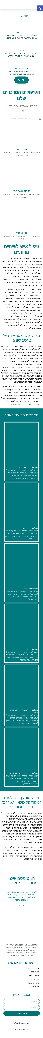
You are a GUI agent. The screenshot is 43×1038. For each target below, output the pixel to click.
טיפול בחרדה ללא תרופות (28, 468)
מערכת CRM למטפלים (21, 1023)
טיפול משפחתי (21, 191)
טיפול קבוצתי (21, 149)
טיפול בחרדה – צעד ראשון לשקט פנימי (24, 773)
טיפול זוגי (21, 232)
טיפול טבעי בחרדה (31, 589)
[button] (19, 4)
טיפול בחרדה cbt (32, 649)
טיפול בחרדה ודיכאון (30, 528)
